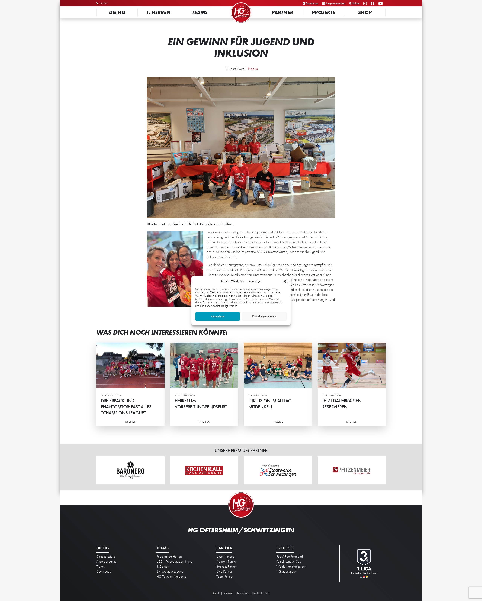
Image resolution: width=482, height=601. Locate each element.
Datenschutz (242, 593)
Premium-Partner (226, 561)
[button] (285, 281)
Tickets (100, 566)
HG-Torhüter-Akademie (171, 576)
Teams (199, 12)
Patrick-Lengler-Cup (288, 561)
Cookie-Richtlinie (260, 593)
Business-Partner (226, 566)
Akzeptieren (217, 316)
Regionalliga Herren (169, 556)
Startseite (241, 2)
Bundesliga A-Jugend (169, 571)
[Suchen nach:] (116, 3)
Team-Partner (224, 576)
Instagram (365, 4)
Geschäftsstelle (105, 556)
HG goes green (286, 571)
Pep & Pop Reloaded (289, 556)
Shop (365, 12)
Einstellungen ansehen (264, 316)
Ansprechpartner (335, 3)
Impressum (228, 593)
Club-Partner (224, 571)
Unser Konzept (225, 556)
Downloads (103, 571)
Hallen (356, 3)
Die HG (117, 12)
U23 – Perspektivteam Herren (175, 561)
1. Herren (158, 12)
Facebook (373, 4)
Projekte (323, 12)
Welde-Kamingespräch (291, 566)
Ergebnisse (311, 3)
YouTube (381, 4)
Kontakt (216, 593)
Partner (282, 12)
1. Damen (162, 566)
